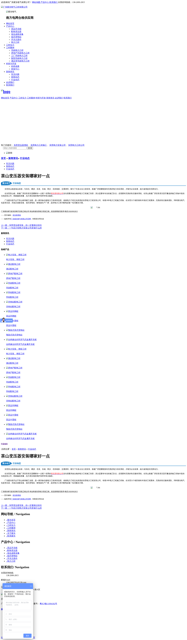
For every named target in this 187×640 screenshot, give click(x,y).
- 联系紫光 (10, 536)
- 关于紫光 (10, 533)
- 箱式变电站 (11, 556)
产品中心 (45, 2)
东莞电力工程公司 (76, 145)
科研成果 (15, 66)
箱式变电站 (16, 37)
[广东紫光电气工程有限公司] (14, 7)
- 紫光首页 (10, 520)
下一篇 (21, 228)
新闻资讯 (10, 72)
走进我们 (10, 82)
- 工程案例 (10, 528)
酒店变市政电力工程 (20, 61)
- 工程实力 (10, 525)
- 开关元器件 (11, 558)
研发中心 (15, 69)
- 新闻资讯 (10, 530)
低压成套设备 (17, 34)
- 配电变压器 (11, 550)
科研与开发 (11, 64)
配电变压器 (16, 31)
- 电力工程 (10, 561)
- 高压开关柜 (11, 548)
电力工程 (15, 42)
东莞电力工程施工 (39, 145)
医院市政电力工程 (19, 58)
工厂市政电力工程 (19, 56)
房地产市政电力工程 (20, 53)
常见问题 (15, 74)
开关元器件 (16, 39)
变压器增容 (17, 215)
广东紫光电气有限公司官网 (21, 219)
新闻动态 (15, 77)
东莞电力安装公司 (57, 145)
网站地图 (36, 2)
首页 (3, 158)
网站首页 (10, 23)
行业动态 (15, 80)
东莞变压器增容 (21, 145)
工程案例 (10, 47)
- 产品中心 (10, 522)
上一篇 (21, 225)
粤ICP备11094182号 (48, 604)
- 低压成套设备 (12, 553)
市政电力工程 (17, 50)
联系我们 (53, 2)
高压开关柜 (16, 29)
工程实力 (10, 45)
